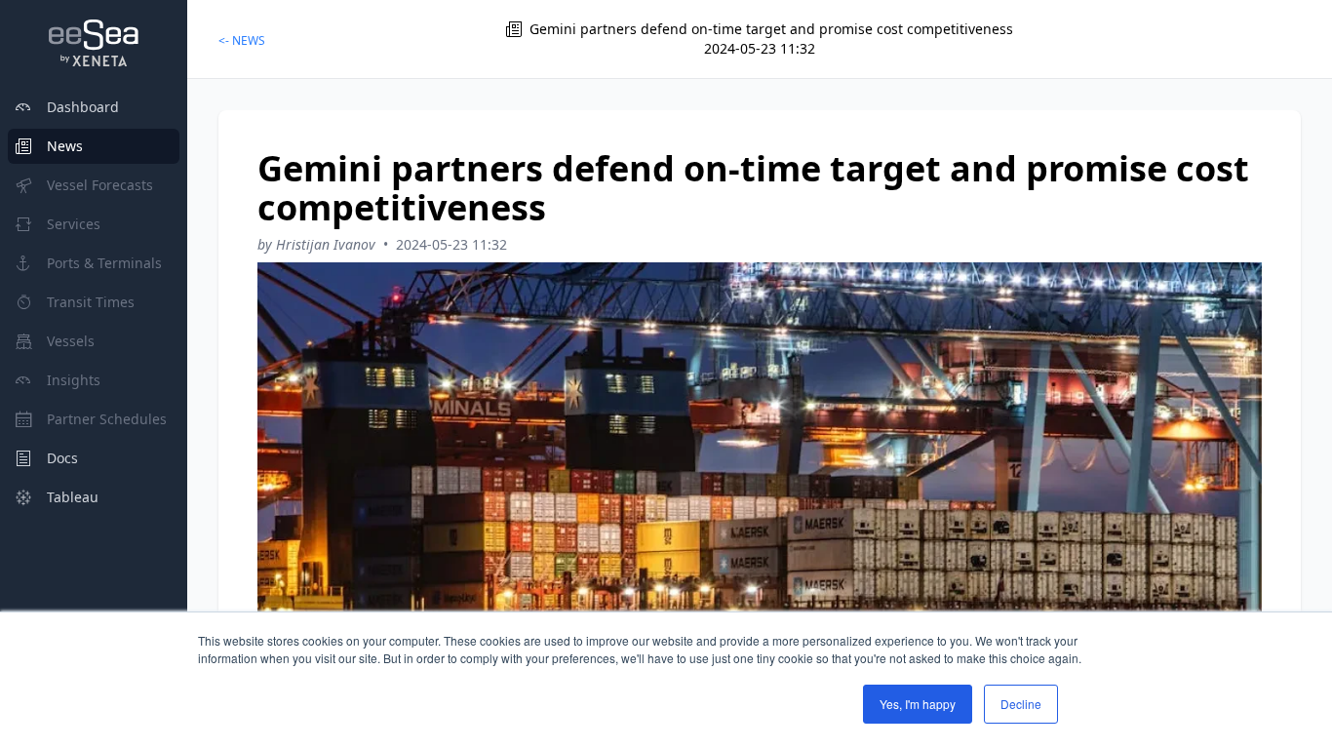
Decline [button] (1020, 703)
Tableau (72, 497)
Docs (62, 458)
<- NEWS (241, 40)
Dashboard (83, 107)
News (65, 146)
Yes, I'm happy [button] (918, 703)
